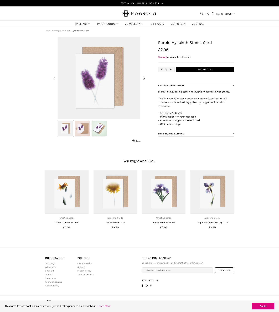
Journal (49, 274)
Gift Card (49, 271)
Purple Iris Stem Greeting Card (212, 222)
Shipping (162, 57)
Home (47, 31)
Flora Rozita (139, 13)
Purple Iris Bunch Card (163, 222)
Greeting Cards (58, 31)
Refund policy (52, 285)
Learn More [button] (104, 306)
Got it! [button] (263, 306)
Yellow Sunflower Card (66, 222)
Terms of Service (53, 282)
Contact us (50, 278)
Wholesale (50, 267)
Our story (50, 263)
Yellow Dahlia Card (115, 222)
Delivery (81, 267)
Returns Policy (84, 263)
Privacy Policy (84, 271)
